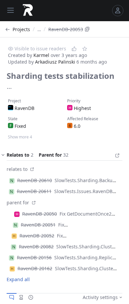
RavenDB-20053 (65, 29)
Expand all (18, 279)
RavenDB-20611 (34, 191)
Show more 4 (20, 137)
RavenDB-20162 (35, 268)
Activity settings (100, 297)
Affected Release (82, 119)
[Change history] (31, 297)
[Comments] (12, 297)
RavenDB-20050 (39, 214)
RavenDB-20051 (38, 225)
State (13, 119)
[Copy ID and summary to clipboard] (87, 29)
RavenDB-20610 (34, 180)
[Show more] (9, 88)
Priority (73, 101)
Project (14, 101)
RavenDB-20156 (34, 257)
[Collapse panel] (3, 156)
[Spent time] (21, 297)
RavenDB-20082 (36, 246)
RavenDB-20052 (37, 235)
